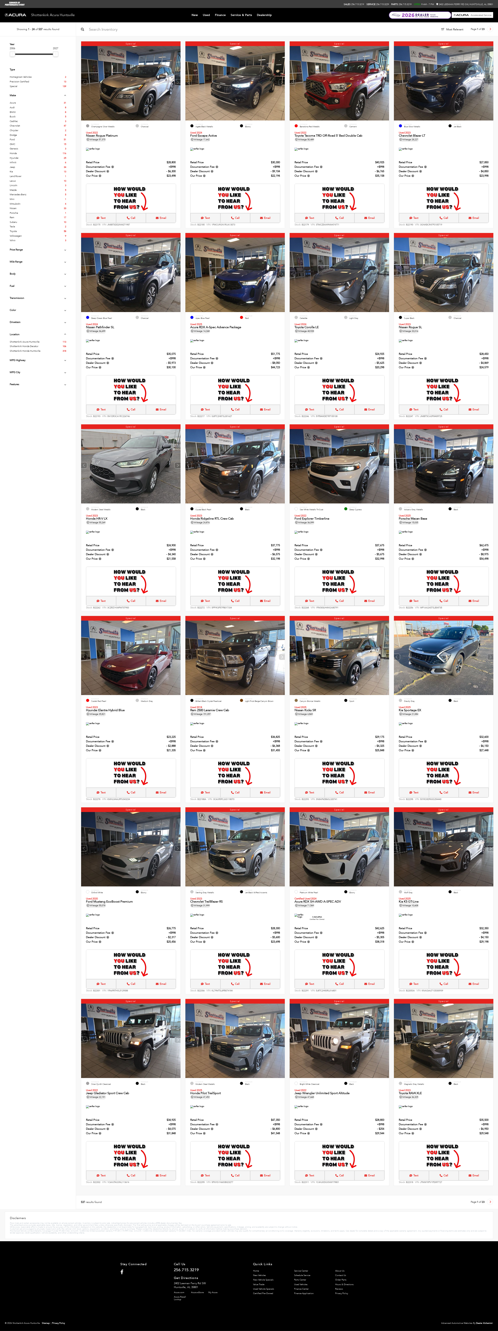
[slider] (12, 54)
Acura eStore (197, 1292)
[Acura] (15, 15)
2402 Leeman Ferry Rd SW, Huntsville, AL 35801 (465, 4)
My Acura (212, 1292)
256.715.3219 (354, 4)
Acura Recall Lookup (180, 1298)
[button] (177, 82)
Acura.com (179, 1292)
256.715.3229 (377, 4)
